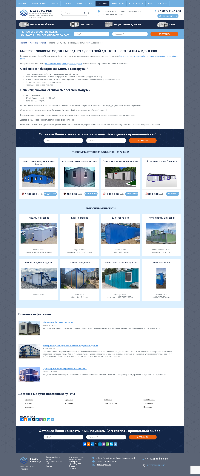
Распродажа (118, 3)
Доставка (102, 3)
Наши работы (74, 461)
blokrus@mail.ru (104, 464)
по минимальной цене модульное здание (63, 63)
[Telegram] (52, 419)
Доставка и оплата (76, 457)
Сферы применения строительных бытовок (65, 368)
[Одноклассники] (25, 419)
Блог (150, 3)
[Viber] (41, 419)
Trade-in (67, 3)
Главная (22, 3)
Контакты (162, 3)
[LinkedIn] (37, 419)
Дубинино (69, 399)
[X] (33, 419)
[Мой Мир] (29, 419)
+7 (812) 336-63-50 (169, 11)
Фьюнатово (30, 407)
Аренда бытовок (85, 3)
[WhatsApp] (44, 419)
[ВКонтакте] (22, 419)
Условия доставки (38, 42)
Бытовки (49, 459)
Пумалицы (148, 407)
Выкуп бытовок (75, 459)
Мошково (108, 399)
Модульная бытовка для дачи (58, 322)
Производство (38, 3)
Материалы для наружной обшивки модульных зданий (70, 345)
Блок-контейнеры (53, 457)
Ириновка (29, 399)
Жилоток (28, 403)
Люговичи (69, 403)
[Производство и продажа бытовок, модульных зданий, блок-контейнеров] (23, 460)
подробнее (50, 194)
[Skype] (48, 419)
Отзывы (72, 466)
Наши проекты (136, 3)
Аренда (49, 466)
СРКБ (48, 464)
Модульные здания (54, 461)
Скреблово (148, 403)
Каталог (54, 3)
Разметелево (149, 399)
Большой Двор (110, 403)
